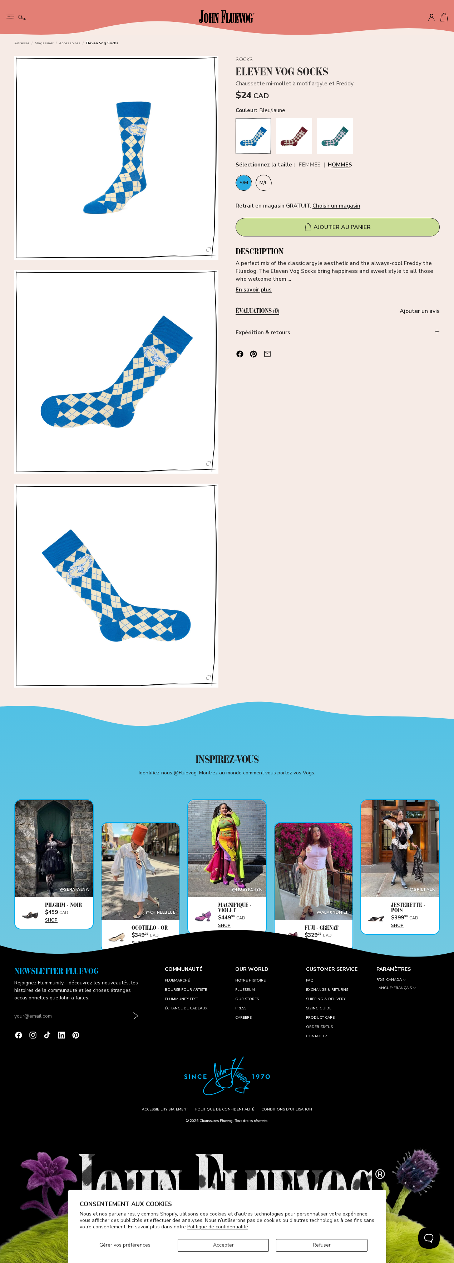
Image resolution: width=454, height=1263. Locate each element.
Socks (244, 59)
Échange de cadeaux (186, 1008)
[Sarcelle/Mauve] (335, 136)
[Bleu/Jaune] (253, 136)
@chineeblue (160, 912)
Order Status (319, 1026)
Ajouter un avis (420, 311)
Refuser (322, 1245)
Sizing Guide (318, 1008)
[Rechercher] (22, 17)
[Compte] (431, 17)
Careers (243, 1017)
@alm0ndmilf (332, 912)
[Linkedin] (61, 1035)
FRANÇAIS (403, 988)
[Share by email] (267, 354)
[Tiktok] (47, 1035)
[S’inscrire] (136, 1016)
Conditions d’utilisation (286, 1109)
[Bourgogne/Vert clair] (294, 136)
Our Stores (247, 999)
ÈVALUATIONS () (257, 311)
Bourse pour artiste (186, 989)
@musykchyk (247, 889)
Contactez (316, 1036)
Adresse (21, 43)
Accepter (223, 1245)
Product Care (320, 1017)
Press (240, 1008)
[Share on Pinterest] (253, 354)
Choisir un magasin (336, 205)
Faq (310, 980)
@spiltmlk (422, 889)
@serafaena (74, 889)
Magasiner (44, 43)
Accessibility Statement (165, 1109)
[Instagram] (33, 1035)
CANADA (394, 980)
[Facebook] (18, 1035)
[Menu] (10, 16)
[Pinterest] (75, 1035)
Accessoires (69, 43)
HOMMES (340, 165)
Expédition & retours (263, 332)
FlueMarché (177, 980)
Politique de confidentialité (217, 1226)
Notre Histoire (250, 980)
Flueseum (245, 989)
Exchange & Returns (327, 989)
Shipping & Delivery (325, 999)
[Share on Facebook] (240, 354)
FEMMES (309, 165)
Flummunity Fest (181, 999)
